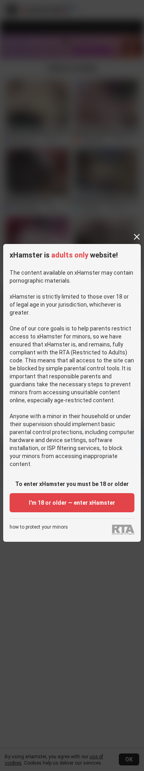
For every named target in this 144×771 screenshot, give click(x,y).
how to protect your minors (39, 527)
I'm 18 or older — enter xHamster (72, 503)
